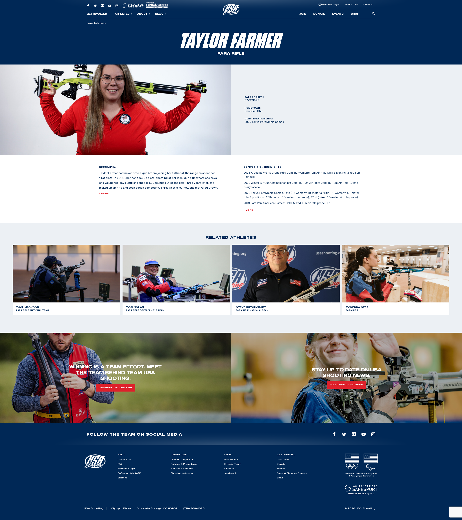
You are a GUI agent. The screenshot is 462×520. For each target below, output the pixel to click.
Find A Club (351, 4)
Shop (355, 13)
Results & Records (182, 468)
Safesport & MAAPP (129, 473)
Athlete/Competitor (182, 459)
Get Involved (97, 13)
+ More (104, 193)
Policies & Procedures (184, 464)
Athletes (122, 13)
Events (338, 13)
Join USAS (283, 459)
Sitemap (122, 477)
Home (89, 23)
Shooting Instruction (182, 473)
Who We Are (231, 459)
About (142, 13)
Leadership (230, 473)
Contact (368, 4)
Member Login (330, 4)
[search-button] (373, 14)
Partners (229, 468)
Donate (319, 13)
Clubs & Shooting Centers (292, 473)
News (159, 13)
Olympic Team (232, 464)
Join (302, 13)
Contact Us (124, 459)
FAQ (120, 464)
